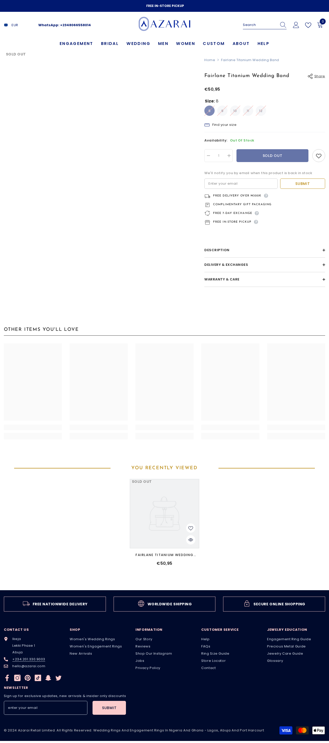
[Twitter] (58, 678)
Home (209, 60)
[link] (33, 427)
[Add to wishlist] (318, 155)
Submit (302, 183)
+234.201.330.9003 (28, 659)
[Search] (265, 25)
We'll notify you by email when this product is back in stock (258, 173)
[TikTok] (38, 678)
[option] (164, 6)
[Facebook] (7, 678)
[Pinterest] (27, 678)
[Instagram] (17, 678)
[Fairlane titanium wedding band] (164, 513)
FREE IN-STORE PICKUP (165, 6)
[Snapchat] (48, 678)
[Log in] (296, 25)
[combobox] (260, 25)
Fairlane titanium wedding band (164, 555)
